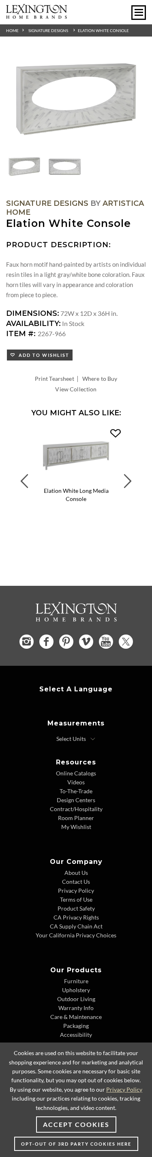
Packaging (76, 1025)
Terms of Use (76, 899)
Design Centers (76, 800)
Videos (76, 782)
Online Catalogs (76, 773)
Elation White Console (103, 30)
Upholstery (76, 989)
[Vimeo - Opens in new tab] (86, 642)
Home (12, 30)
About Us (76, 872)
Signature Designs (48, 30)
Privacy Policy (76, 890)
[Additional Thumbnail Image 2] (65, 167)
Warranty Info (76, 1007)
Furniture (76, 981)
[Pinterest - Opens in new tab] (66, 642)
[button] (115, 433)
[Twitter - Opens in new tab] (126, 642)
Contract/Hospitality (76, 808)
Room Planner (76, 817)
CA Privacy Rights (76, 917)
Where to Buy (100, 378)
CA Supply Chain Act (76, 926)
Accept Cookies (76, 1124)
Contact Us (76, 881)
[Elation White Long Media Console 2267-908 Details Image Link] (76, 481)
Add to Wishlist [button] (42, 355)
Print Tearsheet (54, 378)
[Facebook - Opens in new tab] (46, 642)
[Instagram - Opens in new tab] (26, 642)
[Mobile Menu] (138, 12)
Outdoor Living (76, 998)
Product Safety (76, 908)
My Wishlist (76, 826)
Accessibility (76, 1034)
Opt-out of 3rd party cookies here (76, 1143)
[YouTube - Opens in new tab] (106, 642)
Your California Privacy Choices (76, 935)
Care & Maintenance (76, 1016)
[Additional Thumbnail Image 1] (24, 167)
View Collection (75, 389)
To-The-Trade (76, 791)
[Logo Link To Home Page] (36, 16)
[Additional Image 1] (76, 100)
